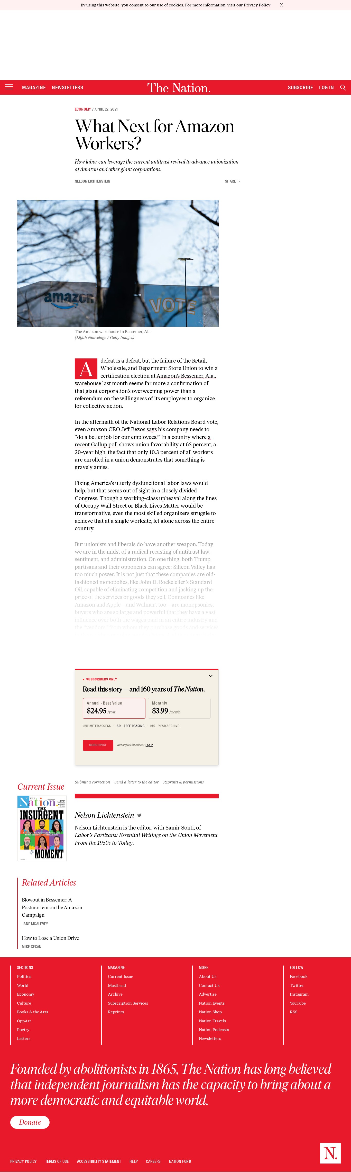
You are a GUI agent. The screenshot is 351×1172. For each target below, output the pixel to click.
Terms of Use (57, 1161)
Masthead (117, 985)
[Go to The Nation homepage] (179, 87)
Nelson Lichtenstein (92, 181)
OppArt (24, 1020)
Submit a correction (92, 782)
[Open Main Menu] (9, 87)
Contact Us (209, 985)
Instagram (299, 994)
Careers (153, 1161)
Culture (24, 1003)
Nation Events (212, 1003)
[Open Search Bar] (343, 88)
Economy (83, 109)
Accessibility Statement (99, 1161)
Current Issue (120, 976)
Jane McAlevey (35, 923)
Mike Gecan (32, 946)
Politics (24, 976)
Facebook (299, 976)
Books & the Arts (32, 1011)
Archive (115, 994)
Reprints (116, 1011)
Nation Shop (210, 1011)
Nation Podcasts (214, 1029)
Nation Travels (212, 1020)
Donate (30, 1122)
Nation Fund (180, 1161)
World (22, 985)
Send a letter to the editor (136, 782)
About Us (207, 976)
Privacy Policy (257, 5)
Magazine (34, 87)
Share (230, 181)
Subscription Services (128, 1003)
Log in (149, 745)
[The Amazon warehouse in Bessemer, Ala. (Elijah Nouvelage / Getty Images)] (118, 263)
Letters (23, 1038)
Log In (326, 87)
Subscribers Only (101, 679)
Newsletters (68, 87)
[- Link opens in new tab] (139, 815)
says (151, 429)
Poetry (23, 1029)
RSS (293, 1011)
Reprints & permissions (183, 782)
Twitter (297, 985)
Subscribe (300, 87)
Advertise (208, 994)
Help (134, 1161)
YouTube (298, 1003)
